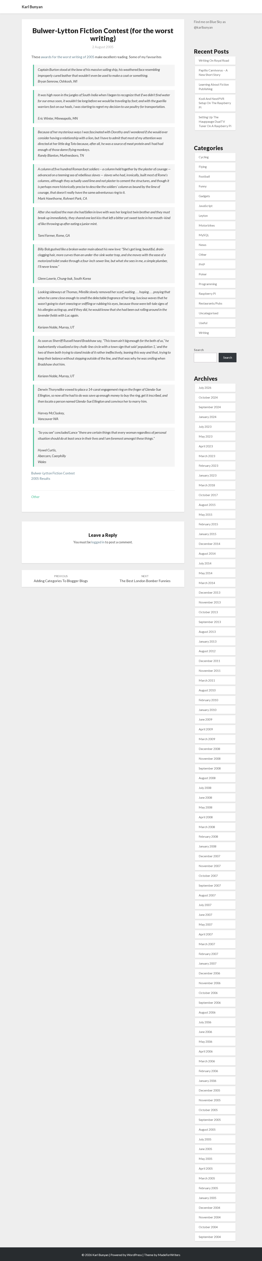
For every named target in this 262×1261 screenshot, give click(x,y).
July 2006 (205, 1022)
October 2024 (208, 397)
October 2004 (208, 1227)
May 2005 (205, 1158)
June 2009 (205, 719)
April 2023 (206, 446)
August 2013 (207, 631)
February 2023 (208, 465)
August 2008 (207, 778)
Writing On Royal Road (214, 60)
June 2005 (205, 1149)
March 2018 (207, 485)
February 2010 (208, 700)
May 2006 (205, 1041)
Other (35, 497)
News (202, 245)
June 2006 (205, 1031)
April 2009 (206, 729)
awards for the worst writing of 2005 (67, 57)
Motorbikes (207, 225)
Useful (203, 323)
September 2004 (210, 1237)
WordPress (134, 1255)
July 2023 (205, 426)
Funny (203, 186)
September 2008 (210, 768)
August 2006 (207, 1012)
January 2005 (207, 1198)
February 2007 (208, 954)
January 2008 (207, 846)
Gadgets (204, 196)
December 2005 (209, 1090)
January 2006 (207, 1080)
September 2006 (210, 1002)
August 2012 (207, 651)
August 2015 (207, 504)
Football (204, 176)
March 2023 (207, 456)
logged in (98, 542)
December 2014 (209, 543)
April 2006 (206, 1051)
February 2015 (208, 524)
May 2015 (205, 514)
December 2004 (209, 1207)
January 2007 (207, 963)
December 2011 (209, 661)
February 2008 (208, 836)
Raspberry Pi (207, 293)
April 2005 (206, 1168)
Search (199, 350)
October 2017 (208, 495)
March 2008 (207, 827)
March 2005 (207, 1178)
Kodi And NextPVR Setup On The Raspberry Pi (215, 103)
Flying (203, 166)
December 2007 (209, 856)
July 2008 (205, 787)
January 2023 (207, 475)
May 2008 (205, 807)
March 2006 (207, 1061)
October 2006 (208, 993)
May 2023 (205, 436)
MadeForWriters (169, 1255)
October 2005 (208, 1110)
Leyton (203, 215)
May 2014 (205, 573)
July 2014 (205, 563)
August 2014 (207, 553)
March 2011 (207, 680)
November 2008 (210, 758)
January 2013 (207, 641)
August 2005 (207, 1129)
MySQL (204, 235)
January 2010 (207, 710)
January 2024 (207, 417)
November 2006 (210, 983)
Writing (204, 332)
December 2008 (209, 748)
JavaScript (206, 206)
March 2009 (207, 739)
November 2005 (210, 1100)
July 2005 (205, 1139)
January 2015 (207, 534)
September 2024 (210, 407)
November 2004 (210, 1217)
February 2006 (208, 1071)
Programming (208, 284)
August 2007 (207, 895)
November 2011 (210, 670)
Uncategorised (208, 313)
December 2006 (209, 973)
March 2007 (207, 944)
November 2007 (210, 866)
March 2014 (207, 583)
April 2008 (206, 817)
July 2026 (205, 387)
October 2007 (208, 875)
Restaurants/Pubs (210, 303)
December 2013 (209, 592)
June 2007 (205, 914)
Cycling (204, 157)
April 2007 (206, 934)
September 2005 (210, 1119)
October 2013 (208, 612)
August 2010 (207, 690)
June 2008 (205, 797)
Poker (203, 274)
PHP (202, 264)
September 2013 (210, 622)
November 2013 (210, 602)
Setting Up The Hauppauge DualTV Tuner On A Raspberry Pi (215, 121)
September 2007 (210, 885)
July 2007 (205, 905)
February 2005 (208, 1188)
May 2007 (205, 924)
